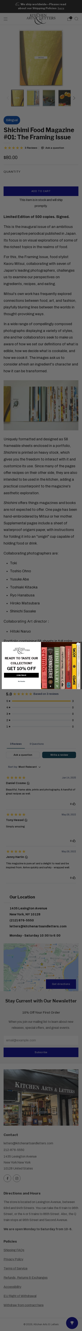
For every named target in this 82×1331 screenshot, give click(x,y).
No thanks (21, 681)
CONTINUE (21, 675)
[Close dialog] (77, 644)
